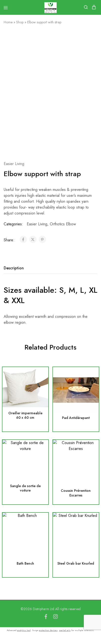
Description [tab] (14, 268)
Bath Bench (25, 563)
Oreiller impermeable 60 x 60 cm (25, 415)
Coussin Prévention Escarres (76, 493)
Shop (20, 22)
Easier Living (14, 164)
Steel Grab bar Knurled (75, 563)
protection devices (48, 630)
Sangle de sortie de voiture (25, 488)
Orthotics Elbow (63, 224)
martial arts (65, 630)
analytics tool (24, 630)
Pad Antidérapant (76, 418)
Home (8, 22)
